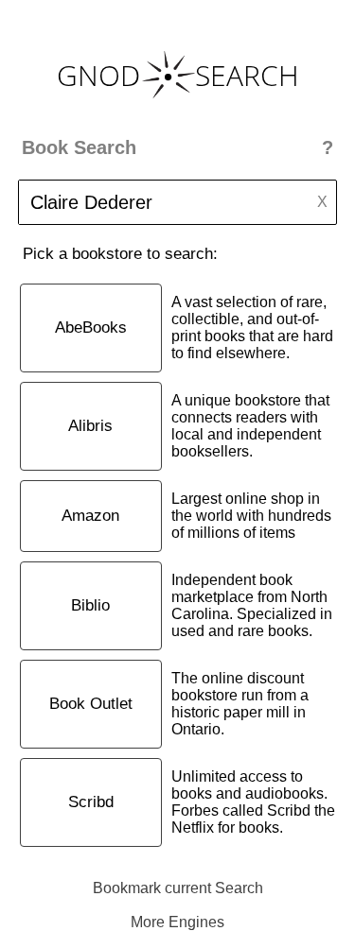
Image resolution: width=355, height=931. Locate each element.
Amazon (90, 516)
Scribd (91, 802)
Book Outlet (91, 704)
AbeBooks (91, 327)
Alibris (90, 426)
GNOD (98, 75)
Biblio (90, 605)
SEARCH (247, 75)
